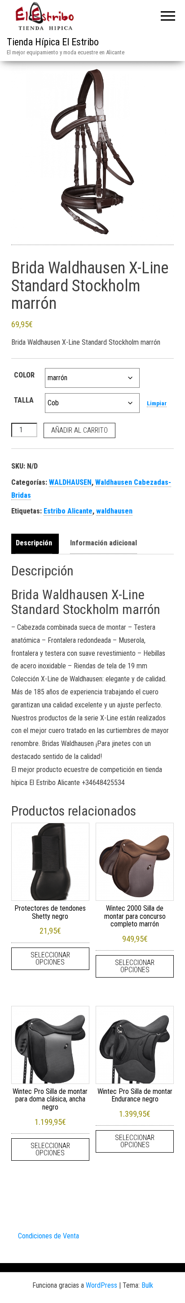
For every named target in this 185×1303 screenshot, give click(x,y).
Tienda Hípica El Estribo (53, 42)
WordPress (101, 1285)
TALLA (24, 400)
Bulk (147, 1285)
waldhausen (114, 511)
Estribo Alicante (68, 511)
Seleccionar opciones (50, 958)
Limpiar (157, 403)
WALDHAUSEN (70, 482)
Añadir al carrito (79, 430)
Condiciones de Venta (48, 1236)
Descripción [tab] (34, 543)
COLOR (24, 375)
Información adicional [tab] (103, 543)
